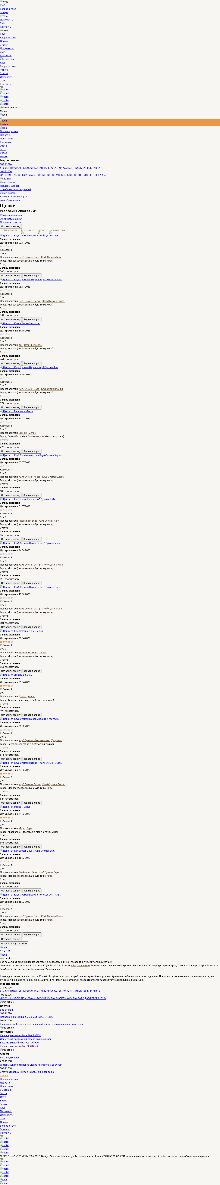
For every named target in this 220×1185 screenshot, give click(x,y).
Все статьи (6, 1009)
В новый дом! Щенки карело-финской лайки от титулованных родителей (41, 1024)
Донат (22, 696)
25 (9, 951)
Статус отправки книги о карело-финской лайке (27, 1072)
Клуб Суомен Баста (53, 301)
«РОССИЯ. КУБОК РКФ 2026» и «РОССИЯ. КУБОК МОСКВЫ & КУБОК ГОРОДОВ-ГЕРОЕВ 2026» (53, 175)
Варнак (23, 432)
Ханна (31, 696)
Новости (5, 135)
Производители (9, 131)
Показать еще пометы (14, 943)
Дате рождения (27, 230)
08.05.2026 (6, 164)
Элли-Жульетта (33, 345)
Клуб (2, 5)
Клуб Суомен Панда (52, 916)
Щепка (43, 652)
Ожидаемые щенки (11, 218)
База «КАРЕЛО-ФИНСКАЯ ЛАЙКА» (19, 1042)
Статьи (4, 16)
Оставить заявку (11, 226)
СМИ (2, 23)
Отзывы (5, 1129)
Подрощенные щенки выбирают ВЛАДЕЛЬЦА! (26, 1017)
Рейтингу (41, 230)
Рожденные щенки (11, 215)
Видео (3, 153)
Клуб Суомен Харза (53, 476)
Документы (7, 19)
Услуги (3, 156)
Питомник (6, 1111)
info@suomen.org (80, 965)
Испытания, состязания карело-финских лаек (25, 1039)
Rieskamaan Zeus (28, 520)
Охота (3, 145)
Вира (29, 828)
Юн (21, 345)
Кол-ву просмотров (57, 230)
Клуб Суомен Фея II (52, 389)
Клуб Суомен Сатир (30, 301)
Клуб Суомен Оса (52, 608)
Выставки (6, 142)
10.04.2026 (6, 171)
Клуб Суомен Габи (51, 257)
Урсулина (56, 740)
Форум (4, 12)
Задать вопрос (31, 275)
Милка (32, 432)
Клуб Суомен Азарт (30, 476)
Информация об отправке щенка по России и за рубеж (31, 1064)
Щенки (4, 124)
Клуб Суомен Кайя (49, 520)
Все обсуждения (9, 1057)
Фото (3, 149)
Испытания (6, 138)
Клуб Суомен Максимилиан (34, 740)
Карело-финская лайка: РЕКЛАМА (19, 1046)
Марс (22, 828)
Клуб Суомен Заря (49, 872)
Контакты (6, 26)
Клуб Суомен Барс (29, 257)
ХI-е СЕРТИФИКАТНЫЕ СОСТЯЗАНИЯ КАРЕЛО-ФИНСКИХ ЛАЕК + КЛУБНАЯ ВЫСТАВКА (50, 167)
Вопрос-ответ (8, 8)
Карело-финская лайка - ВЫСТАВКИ (20, 1035)
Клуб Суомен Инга (52, 564)
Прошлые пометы (10, 222)
